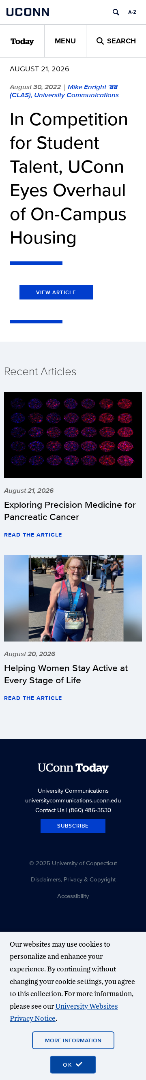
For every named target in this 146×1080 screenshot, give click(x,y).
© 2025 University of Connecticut (73, 863)
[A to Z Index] (132, 12)
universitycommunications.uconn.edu (73, 800)
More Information (73, 1040)
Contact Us (49, 810)
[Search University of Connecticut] (116, 12)
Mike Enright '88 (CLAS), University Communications (64, 91)
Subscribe (73, 826)
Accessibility (73, 896)
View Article (56, 292)
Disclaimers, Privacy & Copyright (73, 879)
